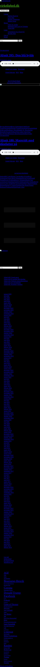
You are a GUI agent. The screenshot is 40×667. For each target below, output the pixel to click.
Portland (5, 134)
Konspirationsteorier (10, 622)
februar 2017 (8, 484)
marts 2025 (7, 324)
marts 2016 (7, 503)
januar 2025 (7, 328)
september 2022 (9, 375)
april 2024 (7, 344)
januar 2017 (7, 485)
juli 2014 (6, 538)
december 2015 (8, 508)
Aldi (5, 575)
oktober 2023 (8, 354)
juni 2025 (7, 319)
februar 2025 (8, 326)
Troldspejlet (9, 187)
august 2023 (7, 358)
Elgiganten (23, 128)
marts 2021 (7, 407)
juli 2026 (6, 296)
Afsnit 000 (11, 28)
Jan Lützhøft (8, 610)
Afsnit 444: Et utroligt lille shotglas (14, 279)
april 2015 (7, 523)
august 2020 (7, 420)
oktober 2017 (8, 469)
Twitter (30, 134)
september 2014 (9, 535)
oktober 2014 (8, 533)
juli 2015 (6, 517)
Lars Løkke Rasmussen (9, 626)
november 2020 (8, 414)
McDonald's (7, 132)
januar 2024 (7, 349)
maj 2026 (7, 299)
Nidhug (13, 132)
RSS (17, 72)
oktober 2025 (8, 312)
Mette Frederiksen (10, 636)
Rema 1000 (7, 648)
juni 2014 (7, 540)
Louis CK (7, 183)
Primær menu (4, 10)
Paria (22, 183)
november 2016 (8, 489)
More (21, 72)
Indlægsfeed (7, 559)
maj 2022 (7, 383)
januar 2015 (7, 528)
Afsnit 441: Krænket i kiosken (13, 284)
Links (5, 30)
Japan (5, 612)
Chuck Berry (11, 178)
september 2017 (9, 471)
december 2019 (8, 434)
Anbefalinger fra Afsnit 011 (16, 32)
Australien (7, 578)
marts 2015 (7, 524)
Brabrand (8, 126)
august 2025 (7, 315)
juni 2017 (7, 476)
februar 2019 (8, 452)
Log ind (6, 557)
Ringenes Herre (13, 134)
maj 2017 (7, 478)
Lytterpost (8, 631)
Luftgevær (6, 629)
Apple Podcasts (10, 72)
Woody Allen (20, 187)
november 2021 (8, 393)
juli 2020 (6, 422)
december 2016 (8, 487)
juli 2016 (6, 496)
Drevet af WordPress (6, 666)
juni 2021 (7, 402)
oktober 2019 (8, 437)
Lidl (5, 628)
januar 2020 (7, 432)
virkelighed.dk (9, 5)
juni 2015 (7, 519)
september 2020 (9, 418)
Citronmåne (18, 178)
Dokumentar (7, 128)
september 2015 (9, 514)
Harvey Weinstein (20, 180)
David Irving (26, 178)
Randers (8, 645)
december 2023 (8, 351)
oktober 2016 (8, 491)
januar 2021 (7, 411)
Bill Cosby (8, 176)
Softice (25, 134)
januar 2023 (7, 368)
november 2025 (8, 310)
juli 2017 (6, 475)
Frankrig (6, 602)
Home (6, 37)
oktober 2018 (8, 459)
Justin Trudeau (29, 182)
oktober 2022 (8, 374)
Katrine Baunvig (13, 16)
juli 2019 (6, 443)
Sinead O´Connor (10, 185)
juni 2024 (7, 340)
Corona (8, 587)
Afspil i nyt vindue (11, 69)
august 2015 (7, 515)
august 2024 (7, 336)
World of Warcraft (8, 661)
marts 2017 (7, 482)
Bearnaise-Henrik (14, 581)
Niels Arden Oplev (21, 132)
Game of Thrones (11, 604)
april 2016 (7, 501)
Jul (5, 616)
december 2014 (8, 530)
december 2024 (8, 329)
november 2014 (8, 531)
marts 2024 (7, 345)
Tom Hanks (25, 185)
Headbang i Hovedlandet (14, 130)
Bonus (6, 23)
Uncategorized (4, 50)
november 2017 (8, 468)
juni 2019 (7, 445)
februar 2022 (8, 388)
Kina (5, 620)
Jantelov (17, 182)
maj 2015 (7, 521)
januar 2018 (7, 464)
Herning (7, 608)
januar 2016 (7, 507)
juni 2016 (7, 498)
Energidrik (30, 128)
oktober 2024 (8, 333)
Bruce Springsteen (16, 126)
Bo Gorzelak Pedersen (9, 583)
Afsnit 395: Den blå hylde (17, 55)
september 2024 (9, 335)
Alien (5, 577)
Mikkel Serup (12, 21)
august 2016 (7, 494)
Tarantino (19, 185)
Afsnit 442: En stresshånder (12, 283)
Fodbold (7, 600)
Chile (24, 126)
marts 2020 (7, 429)
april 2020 (7, 427)
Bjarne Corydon (16, 176)
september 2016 (9, 492)
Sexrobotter (6, 651)
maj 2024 (7, 342)
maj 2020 (7, 425)
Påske (5, 643)
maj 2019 (7, 446)
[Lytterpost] (4, 250)
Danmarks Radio (8, 590)
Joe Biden (7, 614)
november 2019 (8, 436)
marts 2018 (7, 460)
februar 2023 (8, 367)
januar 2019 (7, 453)
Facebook (9, 596)
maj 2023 (7, 361)
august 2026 (7, 294)
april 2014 (7, 544)
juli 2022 (6, 379)
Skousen (20, 134)
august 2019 (7, 441)
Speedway (6, 653)
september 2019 (9, 439)
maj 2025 (7, 321)
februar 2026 (8, 305)
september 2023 (9, 356)
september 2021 (9, 397)
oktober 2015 (8, 512)
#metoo (2, 176)
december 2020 (8, 413)
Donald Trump (15, 128)
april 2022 (7, 384)
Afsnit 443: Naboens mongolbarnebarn (16, 281)
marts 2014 (7, 546)
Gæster (6, 14)
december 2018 (8, 455)
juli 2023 (6, 360)
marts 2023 (7, 365)
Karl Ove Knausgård (10, 618)
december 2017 (8, 466)
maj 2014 (7, 542)
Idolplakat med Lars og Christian (18, 26)
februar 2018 (8, 462)
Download (21, 69)
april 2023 (7, 363)
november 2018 (8, 457)
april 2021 (7, 406)
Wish (14, 187)
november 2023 (8, 352)
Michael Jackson (16, 183)
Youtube (6, 663)
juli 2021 (6, 400)
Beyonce (2, 126)
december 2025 (8, 308)
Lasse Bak (11, 18)
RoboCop (7, 650)
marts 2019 (7, 450)
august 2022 (7, 377)
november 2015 (8, 510)
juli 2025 (6, 317)
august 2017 (7, 473)
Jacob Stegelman (9, 182)
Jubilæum (22, 182)
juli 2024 (6, 338)
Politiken (6, 641)
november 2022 (8, 372)
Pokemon (6, 639)
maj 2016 (7, 499)
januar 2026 (7, 306)
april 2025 (7, 322)
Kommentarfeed (9, 560)
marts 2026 (7, 303)
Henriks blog (12, 33)
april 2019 (7, 448)
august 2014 (7, 537)
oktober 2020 (8, 416)
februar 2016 (8, 505)
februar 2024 (8, 347)
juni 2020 (7, 423)
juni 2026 (7, 298)
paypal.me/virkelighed (14, 83)
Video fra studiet (13, 25)
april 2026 (7, 301)
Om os (6, 35)
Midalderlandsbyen (8, 638)
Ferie (5, 598)
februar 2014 (8, 547)
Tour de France (7, 655)
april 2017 (7, 480)
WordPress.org (8, 562)
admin (9, 60)
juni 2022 (7, 381)
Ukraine (5, 659)
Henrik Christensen (14, 19)
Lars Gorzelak (9, 624)
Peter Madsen (28, 183)
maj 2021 (7, 404)
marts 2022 (7, 386)
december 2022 (8, 370)
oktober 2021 (8, 395)
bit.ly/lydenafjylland (14, 81)
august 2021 (7, 398)
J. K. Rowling (26, 130)
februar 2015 (8, 526)
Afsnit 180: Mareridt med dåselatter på (17, 142)
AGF (6, 572)
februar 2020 (8, 430)
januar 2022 (7, 390)
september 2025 (9, 313)
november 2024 (8, 331)
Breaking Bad (7, 585)
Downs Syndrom (9, 180)
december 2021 (8, 391)
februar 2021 (8, 409)
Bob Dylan (24, 176)
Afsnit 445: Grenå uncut (11, 277)
